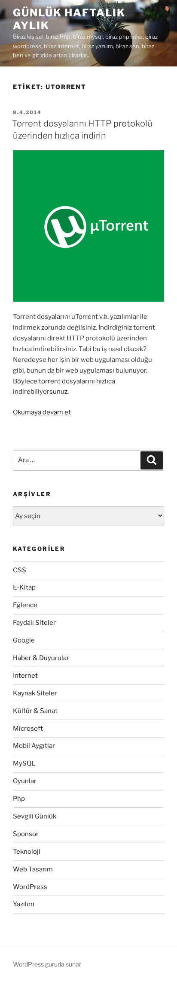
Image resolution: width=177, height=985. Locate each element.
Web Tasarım (33, 869)
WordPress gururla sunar (47, 964)
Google (24, 640)
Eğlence (25, 605)
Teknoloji (26, 851)
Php (19, 799)
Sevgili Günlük (34, 816)
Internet (25, 675)
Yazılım (23, 904)
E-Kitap (24, 587)
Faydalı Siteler (34, 623)
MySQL (24, 763)
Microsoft (28, 728)
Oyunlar (25, 781)
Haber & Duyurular (41, 658)
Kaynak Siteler (35, 693)
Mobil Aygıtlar (34, 746)
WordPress (30, 887)
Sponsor (26, 834)
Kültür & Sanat (35, 711)
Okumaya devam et (42, 412)
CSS (19, 570)
